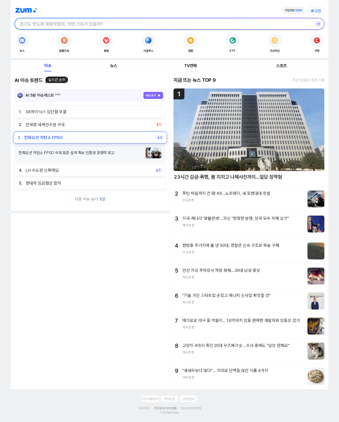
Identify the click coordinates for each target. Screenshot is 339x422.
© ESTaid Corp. (169, 412)
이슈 (47, 65)
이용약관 (143, 408)
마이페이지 (150, 399)
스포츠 (281, 65)
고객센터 (188, 399)
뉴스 (113, 65)
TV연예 (190, 65)
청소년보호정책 (191, 408)
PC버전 (169, 399)
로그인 (316, 11)
